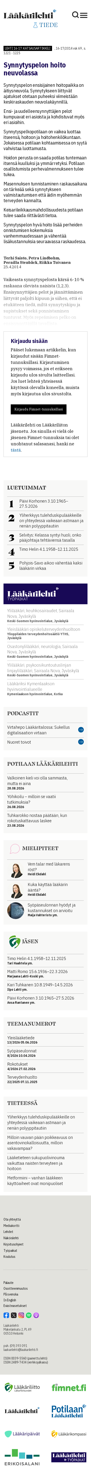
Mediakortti (11, 1226)
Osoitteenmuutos (16, 1288)
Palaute (9, 1283)
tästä (16, 450)
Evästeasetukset (15, 1306)
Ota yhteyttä (12, 1219)
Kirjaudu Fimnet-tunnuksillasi (38, 409)
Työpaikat (10, 1250)
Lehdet (8, 1232)
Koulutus (9, 1257)
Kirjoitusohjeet (14, 1244)
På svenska (11, 1294)
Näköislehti (11, 1238)
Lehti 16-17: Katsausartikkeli (28, 48)
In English (10, 1300)
